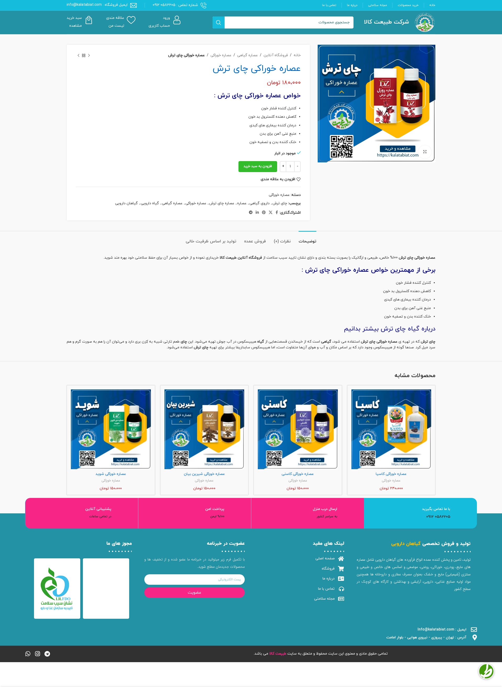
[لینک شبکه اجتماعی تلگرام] (250, 213)
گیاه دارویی (150, 203)
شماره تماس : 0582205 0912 (175, 5)
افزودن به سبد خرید (258, 166)
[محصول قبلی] (89, 55)
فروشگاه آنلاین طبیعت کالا (241, 257)
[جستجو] (219, 22)
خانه (297, 55)
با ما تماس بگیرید (436, 509)
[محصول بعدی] (78, 55)
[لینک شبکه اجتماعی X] (270, 213)
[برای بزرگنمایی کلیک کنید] (424, 151)
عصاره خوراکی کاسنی (298, 474)
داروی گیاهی (259, 203)
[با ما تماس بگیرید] (462, 513)
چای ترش (279, 203)
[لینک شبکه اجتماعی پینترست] (263, 213)
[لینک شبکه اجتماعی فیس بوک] (276, 213)
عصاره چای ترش (221, 203)
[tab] (307, 239)
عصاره (242, 203)
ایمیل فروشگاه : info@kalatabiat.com (97, 4)
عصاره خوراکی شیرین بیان (204, 474)
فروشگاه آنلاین (276, 55)
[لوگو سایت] (424, 22)
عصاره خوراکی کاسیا (391, 474)
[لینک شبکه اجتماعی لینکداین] (257, 213)
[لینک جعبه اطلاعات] (165, 22)
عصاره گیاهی (247, 55)
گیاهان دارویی (126, 203)
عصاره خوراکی (220, 55)
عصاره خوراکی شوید (110, 474)
